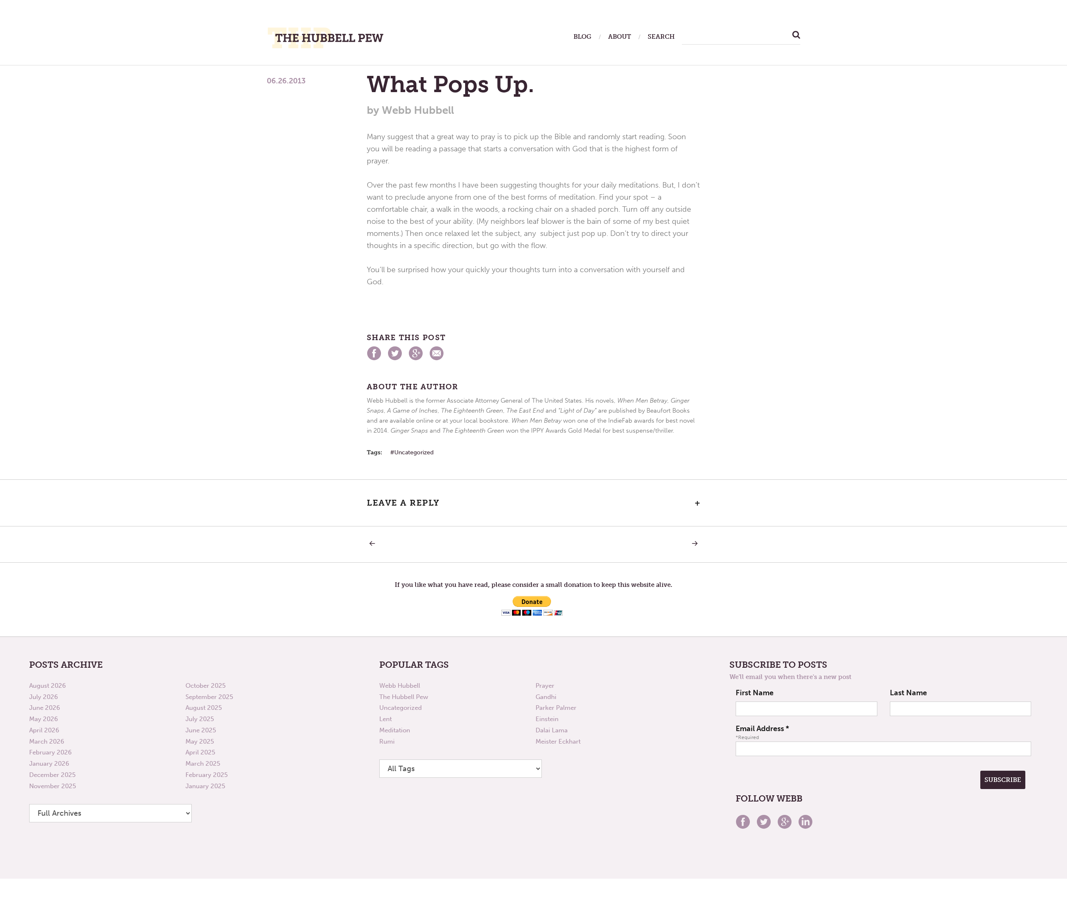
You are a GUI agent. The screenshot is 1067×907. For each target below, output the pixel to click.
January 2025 (205, 786)
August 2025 (203, 708)
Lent (385, 719)
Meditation (394, 730)
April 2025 (200, 752)
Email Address (762, 728)
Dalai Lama (552, 730)
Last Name (908, 692)
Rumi (387, 741)
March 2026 (46, 741)
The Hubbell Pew (403, 697)
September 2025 (209, 697)
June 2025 (200, 730)
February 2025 (206, 775)
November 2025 (52, 786)
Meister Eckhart (558, 741)
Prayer (545, 685)
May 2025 (199, 741)
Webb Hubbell (399, 685)
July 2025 (199, 719)
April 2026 (44, 730)
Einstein (547, 719)
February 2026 (50, 752)
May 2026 (43, 719)
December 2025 (52, 775)
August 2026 (47, 685)
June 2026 (44, 708)
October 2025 (205, 685)
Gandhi (546, 697)
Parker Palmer (556, 708)
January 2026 (49, 763)
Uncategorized (413, 452)
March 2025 (202, 763)
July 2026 (43, 697)
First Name (755, 692)
